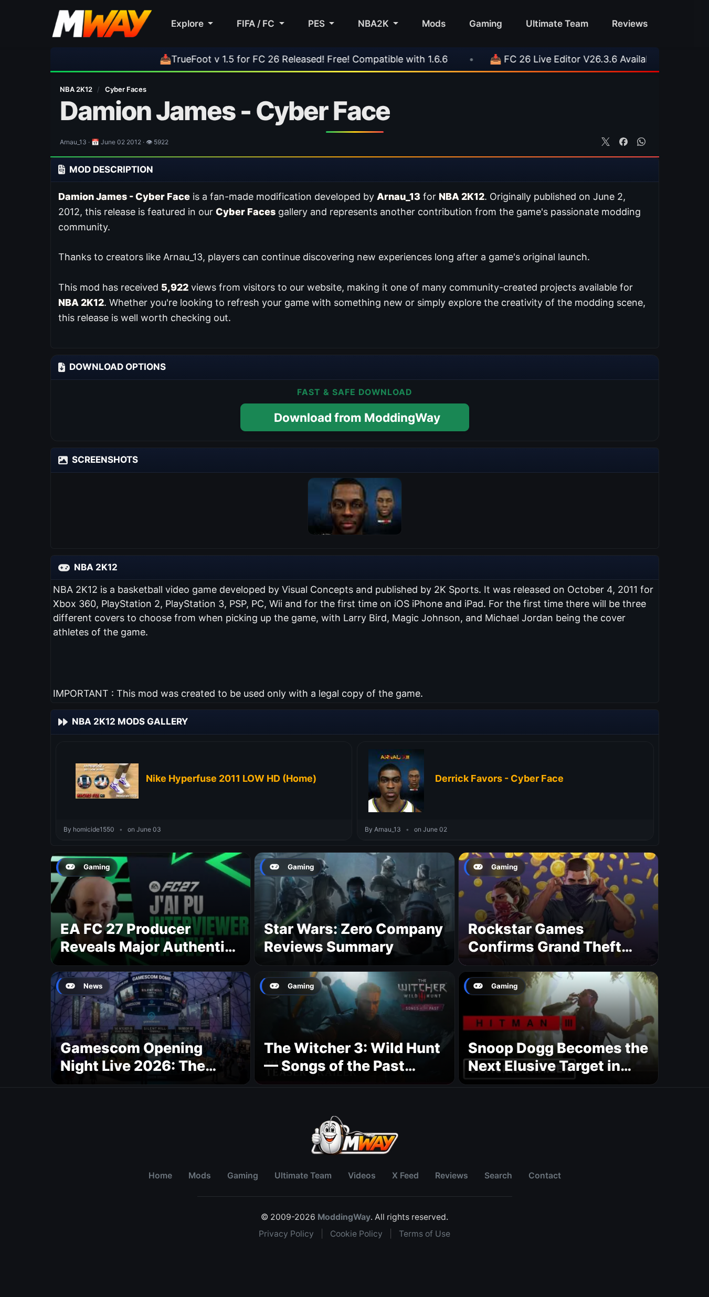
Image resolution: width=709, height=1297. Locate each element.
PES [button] (317, 23)
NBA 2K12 (77, 89)
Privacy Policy (286, 1234)
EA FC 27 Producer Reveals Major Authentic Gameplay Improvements (148, 946)
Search (498, 1176)
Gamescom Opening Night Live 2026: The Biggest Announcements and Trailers (147, 1074)
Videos (362, 1176)
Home (160, 1176)
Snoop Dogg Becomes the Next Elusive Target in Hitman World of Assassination (558, 1074)
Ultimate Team (557, 23)
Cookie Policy (356, 1234)
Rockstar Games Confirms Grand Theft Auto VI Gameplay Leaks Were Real (553, 955)
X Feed (405, 1176)
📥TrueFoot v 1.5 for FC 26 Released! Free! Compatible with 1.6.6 (261, 59)
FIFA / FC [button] (257, 23)
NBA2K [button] (374, 23)
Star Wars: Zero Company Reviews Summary (353, 937)
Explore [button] (188, 23)
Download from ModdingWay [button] (357, 417)
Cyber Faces (125, 89)
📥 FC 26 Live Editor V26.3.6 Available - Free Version (564, 59)
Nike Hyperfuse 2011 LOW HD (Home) (231, 778)
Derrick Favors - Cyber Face (499, 778)
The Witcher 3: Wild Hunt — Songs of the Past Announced (352, 1065)
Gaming (485, 23)
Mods (434, 23)
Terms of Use (424, 1234)
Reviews (630, 23)
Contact (544, 1176)
